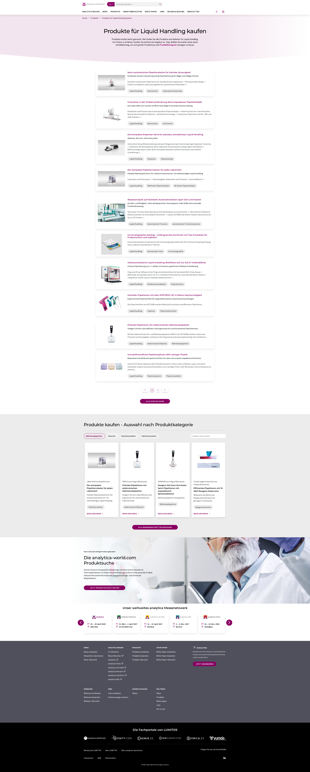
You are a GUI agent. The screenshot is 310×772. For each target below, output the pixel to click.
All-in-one (160, 709)
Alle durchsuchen (155, 401)
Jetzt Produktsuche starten (104, 588)
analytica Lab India (116, 667)
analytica (112, 659)
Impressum (88, 758)
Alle (110, 4)
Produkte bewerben (140, 656)
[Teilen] (216, 12)
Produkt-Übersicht (140, 659)
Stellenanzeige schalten (118, 697)
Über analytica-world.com (132, 750)
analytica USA (114, 679)
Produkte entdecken (140, 652)
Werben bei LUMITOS (92, 750)
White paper (161, 701)
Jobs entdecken (114, 693)
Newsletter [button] (193, 11)
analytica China (114, 663)
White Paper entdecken (166, 652)
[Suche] (160, 4)
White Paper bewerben (165, 656)
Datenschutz (110, 758)
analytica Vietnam (115, 671)
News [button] (105, 11)
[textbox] (208, 436)
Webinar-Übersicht (92, 701)
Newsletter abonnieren (93, 656)
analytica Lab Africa (116, 675)
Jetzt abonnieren (204, 664)
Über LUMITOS (111, 750)
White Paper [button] (151, 11)
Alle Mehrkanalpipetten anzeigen (155, 527)
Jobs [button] (162, 11)
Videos (135, 693)
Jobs (158, 705)
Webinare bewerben (92, 697)
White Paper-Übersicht (165, 659)
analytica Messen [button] (91, 11)
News (158, 693)
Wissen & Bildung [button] (175, 11)
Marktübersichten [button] (132, 11)
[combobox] (208, 436)
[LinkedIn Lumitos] (224, 758)
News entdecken (90, 652)
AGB (99, 758)
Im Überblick (113, 652)
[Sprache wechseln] (223, 12)
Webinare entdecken (92, 693)
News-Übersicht (90, 659)
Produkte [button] (115, 11)
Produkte (160, 697)
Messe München (114, 656)
